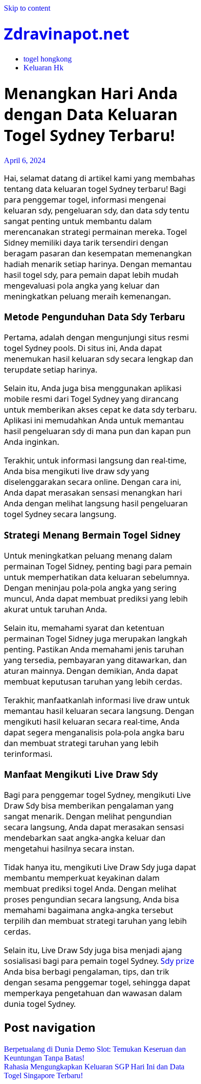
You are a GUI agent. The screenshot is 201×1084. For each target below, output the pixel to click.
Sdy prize (177, 961)
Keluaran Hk (43, 67)
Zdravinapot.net (66, 33)
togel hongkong (47, 59)
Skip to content (27, 8)
